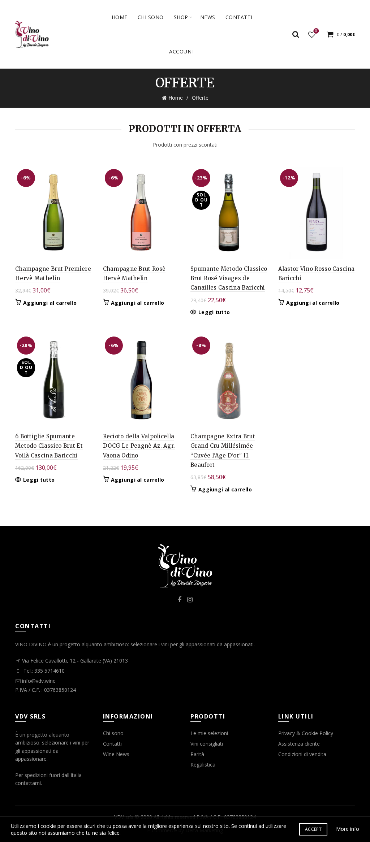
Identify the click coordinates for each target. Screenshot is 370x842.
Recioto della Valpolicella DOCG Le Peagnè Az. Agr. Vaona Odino (139, 446)
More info (347, 828)
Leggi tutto (214, 312)
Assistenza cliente (299, 743)
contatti (239, 17)
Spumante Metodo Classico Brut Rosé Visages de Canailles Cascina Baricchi (228, 278)
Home (120, 17)
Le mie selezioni (209, 733)
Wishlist (316, 31)
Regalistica (202, 764)
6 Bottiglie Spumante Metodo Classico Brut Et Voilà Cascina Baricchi (49, 446)
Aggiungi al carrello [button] (50, 303)
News (207, 17)
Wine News (116, 754)
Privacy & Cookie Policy (305, 733)
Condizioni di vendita (302, 754)
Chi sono (151, 17)
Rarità (197, 754)
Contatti (112, 743)
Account (182, 51)
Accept (313, 829)
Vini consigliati (206, 743)
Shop (181, 17)
